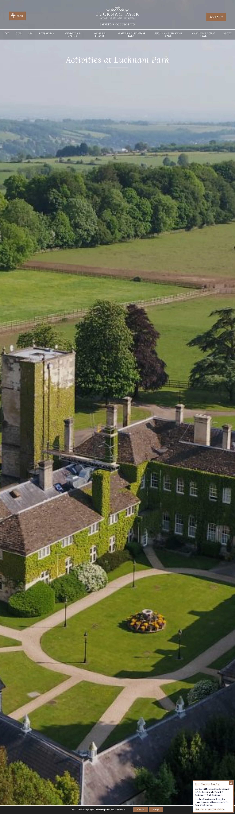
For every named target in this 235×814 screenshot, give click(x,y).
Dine (19, 33)
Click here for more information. (210, 809)
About (227, 33)
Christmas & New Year (203, 35)
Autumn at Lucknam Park (168, 35)
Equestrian (47, 33)
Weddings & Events (73, 35)
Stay (6, 33)
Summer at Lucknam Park (131, 35)
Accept (156, 809)
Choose (140, 809)
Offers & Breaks (100, 35)
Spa (30, 33)
